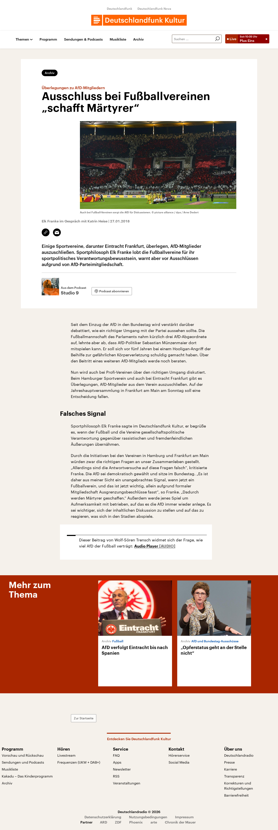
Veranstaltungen (126, 783)
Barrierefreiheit (236, 795)
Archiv (138, 39)
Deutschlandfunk (119, 8)
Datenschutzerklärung (102, 817)
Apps (117, 762)
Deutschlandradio (238, 755)
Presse (229, 762)
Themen (22, 39)
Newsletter (122, 769)
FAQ (116, 755)
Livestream (66, 755)
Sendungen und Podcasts (23, 762)
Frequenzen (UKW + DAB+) (78, 762)
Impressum (184, 817)
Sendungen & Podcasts (83, 39)
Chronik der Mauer (180, 822)
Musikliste (118, 39)
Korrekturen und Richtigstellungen (238, 785)
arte (154, 822)
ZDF (118, 822)
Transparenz (234, 776)
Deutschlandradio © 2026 (139, 812)
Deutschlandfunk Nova (154, 8)
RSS (116, 776)
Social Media (179, 762)
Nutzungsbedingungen (148, 817)
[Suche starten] (217, 39)
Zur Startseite (83, 718)
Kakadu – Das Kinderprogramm (27, 776)
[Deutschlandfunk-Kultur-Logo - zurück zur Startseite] (139, 20)
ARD (103, 822)
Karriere (230, 769)
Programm (48, 39)
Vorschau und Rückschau (23, 755)
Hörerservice (179, 755)
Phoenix (136, 822)
